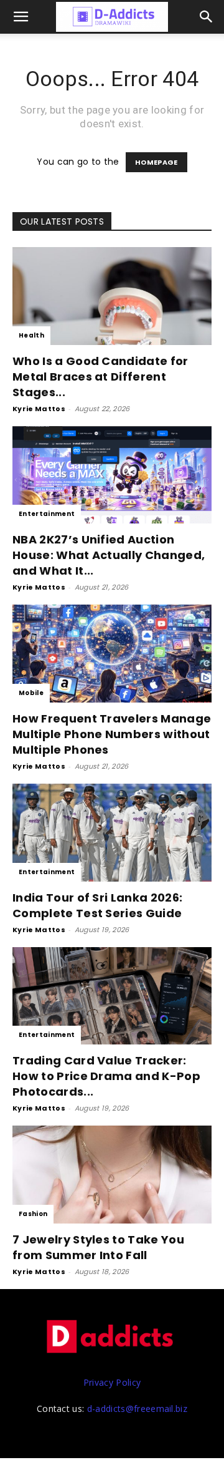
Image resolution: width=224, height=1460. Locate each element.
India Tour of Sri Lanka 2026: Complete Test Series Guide (97, 905)
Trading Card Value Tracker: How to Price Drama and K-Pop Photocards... (106, 1076)
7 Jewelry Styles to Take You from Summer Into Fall (98, 1247)
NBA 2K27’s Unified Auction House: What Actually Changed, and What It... (108, 555)
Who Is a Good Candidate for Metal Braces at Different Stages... (100, 376)
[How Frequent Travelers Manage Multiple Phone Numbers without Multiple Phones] (112, 654)
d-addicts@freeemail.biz (137, 1408)
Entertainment (47, 513)
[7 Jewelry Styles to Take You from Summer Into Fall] (112, 1175)
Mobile (31, 693)
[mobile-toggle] (21, 17)
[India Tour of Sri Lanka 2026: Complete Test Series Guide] (112, 833)
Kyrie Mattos (38, 409)
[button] (206, 17)
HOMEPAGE (156, 162)
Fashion (33, 1214)
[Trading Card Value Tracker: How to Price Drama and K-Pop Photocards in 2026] (112, 996)
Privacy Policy (112, 1382)
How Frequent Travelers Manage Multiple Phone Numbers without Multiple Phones (111, 734)
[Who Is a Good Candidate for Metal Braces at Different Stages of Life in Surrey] (112, 296)
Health (31, 335)
